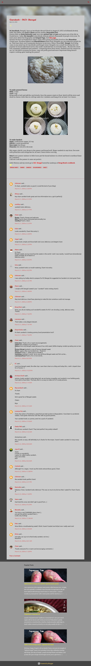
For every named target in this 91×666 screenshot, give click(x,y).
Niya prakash (19, 388)
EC (16, 363)
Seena (17, 499)
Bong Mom (18, 307)
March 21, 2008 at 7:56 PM (23, 335)
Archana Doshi (19, 376)
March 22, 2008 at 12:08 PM (24, 471)
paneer (22, 167)
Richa (16, 534)
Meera (17, 249)
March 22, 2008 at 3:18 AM (23, 421)
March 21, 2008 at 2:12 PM (23, 199)
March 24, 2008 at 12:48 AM (24, 518)
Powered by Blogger (46, 663)
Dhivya (17, 194)
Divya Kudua (19, 330)
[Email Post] (11, 165)
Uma (16, 265)
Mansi (17, 286)
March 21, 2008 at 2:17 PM (23, 209)
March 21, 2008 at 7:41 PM (23, 324)
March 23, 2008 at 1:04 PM (23, 494)
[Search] (7, 2)
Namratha (18, 487)
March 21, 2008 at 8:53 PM (23, 358)
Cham (17, 215)
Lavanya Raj (19, 411)
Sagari (17, 239)
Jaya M (17, 449)
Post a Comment (15, 556)
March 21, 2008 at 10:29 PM (24, 370)
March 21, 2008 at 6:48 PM (23, 302)
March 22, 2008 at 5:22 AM (23, 432)
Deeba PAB (18, 426)
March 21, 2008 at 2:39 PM (23, 244)
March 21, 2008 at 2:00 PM (23, 188)
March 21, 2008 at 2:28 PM (23, 234)
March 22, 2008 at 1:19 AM (23, 382)
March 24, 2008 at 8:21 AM (23, 541)
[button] (11, 26)
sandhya (17, 204)
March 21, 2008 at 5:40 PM (23, 291)
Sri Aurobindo (37, 167)
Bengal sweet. (14, 167)
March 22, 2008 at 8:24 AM (23, 461)
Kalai (16, 228)
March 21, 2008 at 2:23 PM (23, 223)
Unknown (18, 183)
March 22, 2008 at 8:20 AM (23, 444)
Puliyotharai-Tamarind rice (32, 614)
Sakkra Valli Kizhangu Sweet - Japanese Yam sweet (39, 644)
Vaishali (17, 466)
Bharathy (18, 510)
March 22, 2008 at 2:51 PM (23, 482)
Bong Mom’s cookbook (66, 163)
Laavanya (18, 319)
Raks (16, 523)
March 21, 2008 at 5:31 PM (23, 281)
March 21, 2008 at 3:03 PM (23, 260)
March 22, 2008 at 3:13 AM (23, 406)
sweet (45, 167)
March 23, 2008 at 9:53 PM (23, 504)
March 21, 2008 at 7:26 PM (23, 314)
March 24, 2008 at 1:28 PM (23, 551)
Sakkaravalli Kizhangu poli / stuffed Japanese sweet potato (41, 584)
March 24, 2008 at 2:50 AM (23, 529)
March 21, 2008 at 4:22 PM (23, 270)
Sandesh (28, 167)
